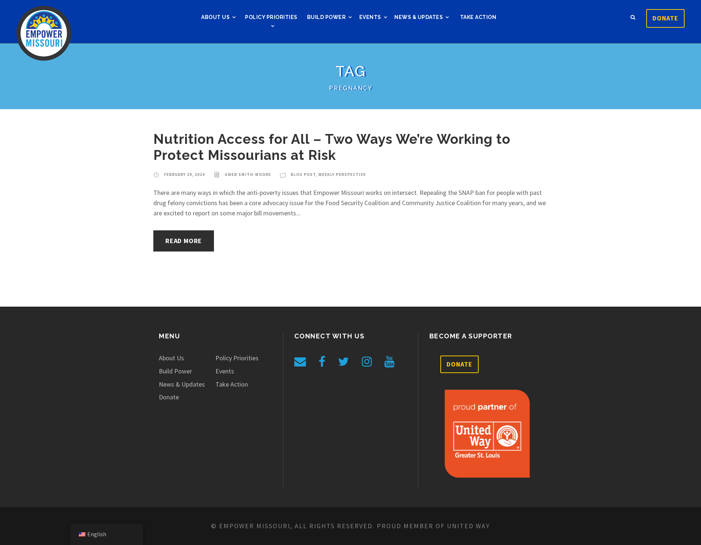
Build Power (326, 17)
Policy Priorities (271, 17)
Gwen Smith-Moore (248, 174)
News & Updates (418, 17)
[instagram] (367, 361)
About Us (215, 17)
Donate (665, 18)
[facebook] (322, 361)
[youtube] (389, 361)
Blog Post (303, 174)
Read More (183, 241)
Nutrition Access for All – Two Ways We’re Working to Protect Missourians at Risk (331, 147)
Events (370, 17)
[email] (300, 361)
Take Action (478, 17)
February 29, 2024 (184, 174)
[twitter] (343, 361)
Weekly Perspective (342, 174)
